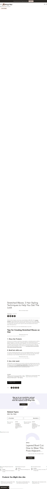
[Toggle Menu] (1, 4)
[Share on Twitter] (10, 316)
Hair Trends (4, 8)
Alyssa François (9, 313)
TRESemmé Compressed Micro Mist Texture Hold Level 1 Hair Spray (16, 376)
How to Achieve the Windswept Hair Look (24, 470)
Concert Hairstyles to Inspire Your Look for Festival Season (36, 426)
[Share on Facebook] (8, 316)
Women (14, 414)
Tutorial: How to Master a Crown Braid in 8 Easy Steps (39, 470)
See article (30, 457)
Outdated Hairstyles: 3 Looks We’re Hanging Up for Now (18, 426)
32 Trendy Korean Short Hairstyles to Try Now (8, 471)
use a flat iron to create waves (21, 364)
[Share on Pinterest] (12, 316)
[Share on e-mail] (15, 316)
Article (8, 414)
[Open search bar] (46, 4)
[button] (14, 382)
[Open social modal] (45, 4)
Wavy (12, 414)
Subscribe (31, 1)
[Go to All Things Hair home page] (7, 4)
